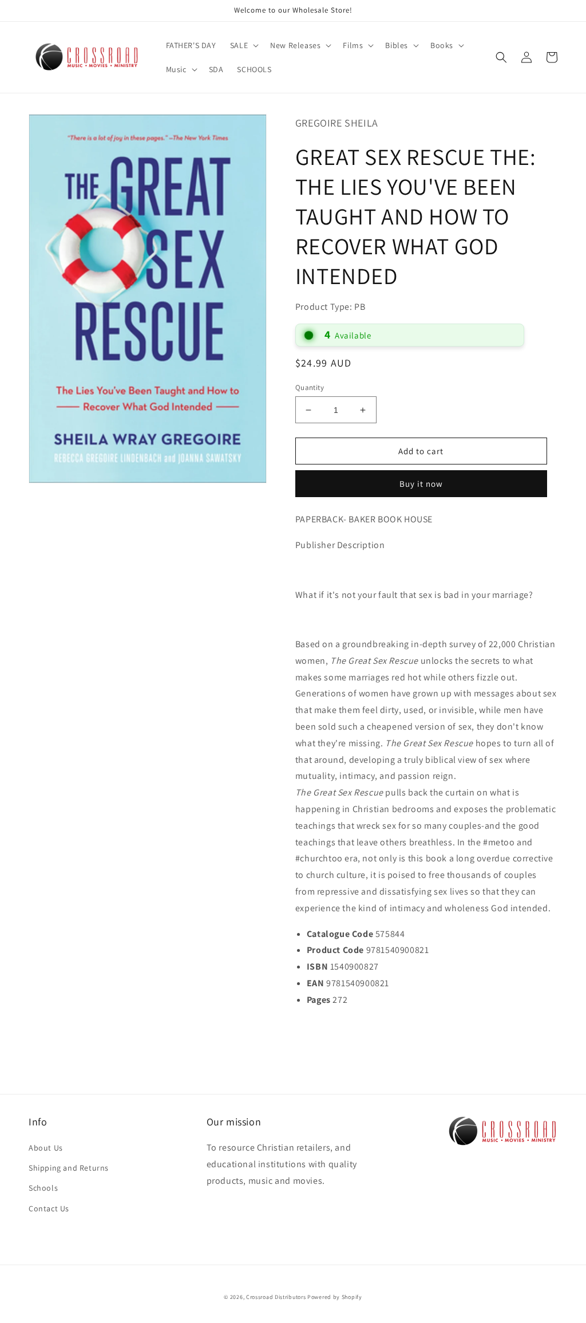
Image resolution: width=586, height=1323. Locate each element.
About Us (46, 1148)
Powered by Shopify (334, 1297)
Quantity (309, 387)
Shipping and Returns (69, 1168)
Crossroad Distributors (276, 1297)
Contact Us (49, 1208)
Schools (43, 1188)
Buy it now (421, 483)
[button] (243, 45)
